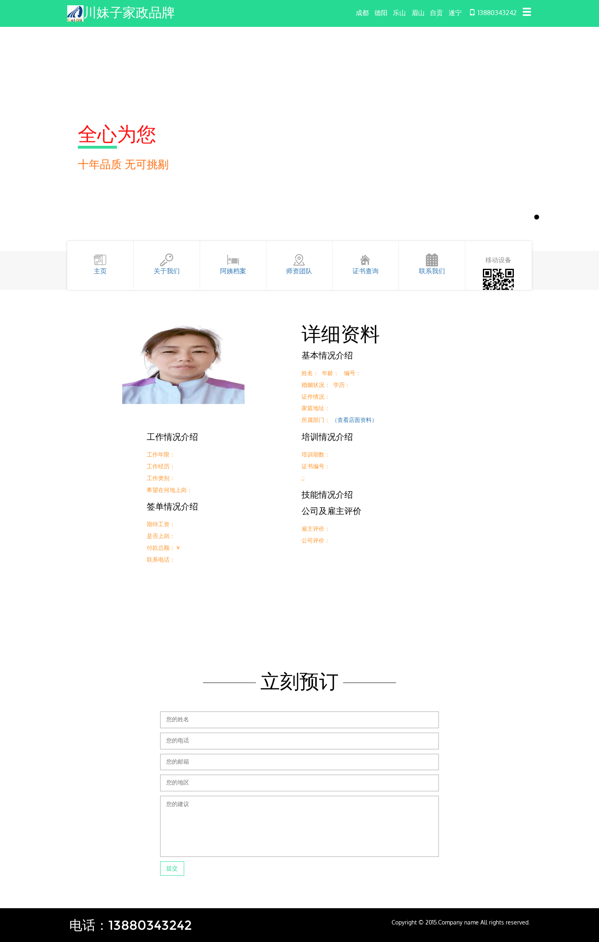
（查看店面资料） (354, 419)
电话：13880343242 (130, 925)
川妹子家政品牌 (129, 12)
